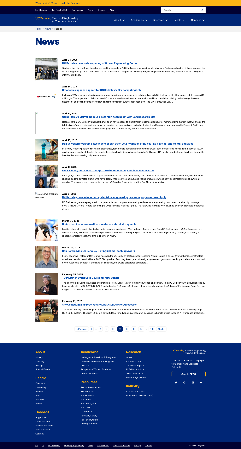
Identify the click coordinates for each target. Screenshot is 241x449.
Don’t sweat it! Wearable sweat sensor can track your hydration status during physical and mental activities (127, 143)
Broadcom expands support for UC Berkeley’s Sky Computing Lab (101, 90)
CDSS (90, 445)
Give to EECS (188, 374)
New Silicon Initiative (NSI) (139, 395)
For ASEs (85, 407)
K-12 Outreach (42, 421)
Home (38, 28)
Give (112, 10)
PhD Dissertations (135, 369)
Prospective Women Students (96, 369)
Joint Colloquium (134, 373)
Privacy (137, 445)
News (90, 10)
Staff (37, 395)
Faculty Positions (44, 425)
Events (101, 10)
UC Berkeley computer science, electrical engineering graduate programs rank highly (114, 197)
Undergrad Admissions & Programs (98, 357)
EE (36, 445)
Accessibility (103, 445)
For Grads (86, 399)
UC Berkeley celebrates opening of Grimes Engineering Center (100, 63)
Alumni (38, 403)
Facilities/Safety (89, 415)
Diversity (39, 361)
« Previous (82, 328)
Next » (162, 328)
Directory (40, 383)
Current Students (89, 373)
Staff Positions (42, 429)
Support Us (41, 417)
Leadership (40, 387)
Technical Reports (135, 365)
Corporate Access (135, 391)
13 (134, 329)
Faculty (39, 391)
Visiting (39, 365)
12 (127, 329)
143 (152, 329)
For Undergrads (88, 403)
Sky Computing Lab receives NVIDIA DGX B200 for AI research (99, 304)
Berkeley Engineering (74, 445)
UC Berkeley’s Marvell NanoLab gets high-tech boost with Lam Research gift (108, 116)
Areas (129, 357)
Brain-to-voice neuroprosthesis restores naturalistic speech (99, 224)
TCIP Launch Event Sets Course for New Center (90, 277)
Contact (39, 433)
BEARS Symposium (136, 377)
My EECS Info (88, 391)
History (39, 357)
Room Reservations (91, 387)
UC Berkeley (54, 445)
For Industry (77, 10)
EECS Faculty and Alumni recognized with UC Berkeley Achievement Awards (108, 170)
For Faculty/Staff (59, 10)
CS (43, 445)
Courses (85, 365)
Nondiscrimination (121, 445)
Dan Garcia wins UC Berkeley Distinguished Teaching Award (98, 251)
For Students (41, 10)
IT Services (86, 411)
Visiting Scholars (89, 423)
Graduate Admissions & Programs (98, 361)
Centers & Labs (133, 361)
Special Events (42, 369)
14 (141, 329)
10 (113, 329)
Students (39, 399)
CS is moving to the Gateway (65, 3)
